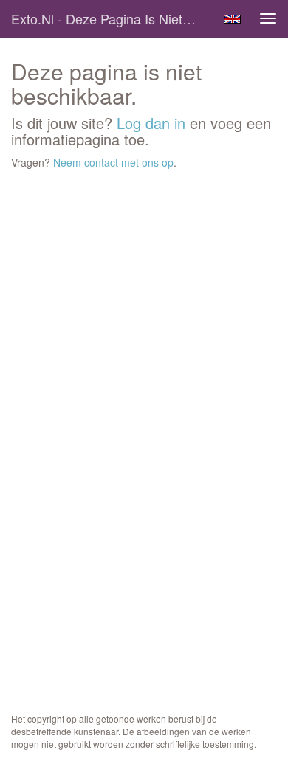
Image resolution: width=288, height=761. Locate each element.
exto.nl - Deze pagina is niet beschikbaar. (110, 18)
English (232, 19)
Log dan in (151, 122)
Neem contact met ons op (113, 162)
